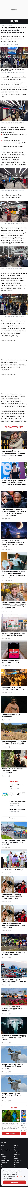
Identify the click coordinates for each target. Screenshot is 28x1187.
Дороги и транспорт (7, 25)
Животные (4, 1152)
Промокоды (14, 781)
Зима (2, 1154)
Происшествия (5, 1167)
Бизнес (16, 1145)
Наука (16, 1158)
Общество (4, 1162)
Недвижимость (5, 1160)
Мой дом (3, 1158)
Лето (15, 1156)
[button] (14, 787)
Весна (2, 1147)
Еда (15, 1150)
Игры (14, 1107)
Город (16, 1147)
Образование (17, 1160)
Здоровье (17, 1152)
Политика (16, 1164)
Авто (2, 1145)
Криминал (17, 1154)
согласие (19, 1176)
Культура (3, 1156)
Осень (3, 1164)
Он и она (16, 1162)
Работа (16, 1167)
